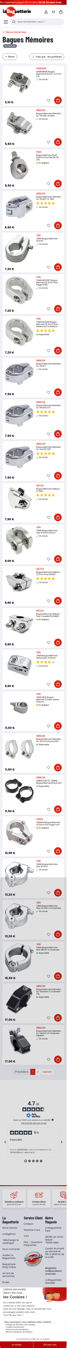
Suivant (47, 1072)
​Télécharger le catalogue (10, 1241)
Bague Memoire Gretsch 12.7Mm (48, 489)
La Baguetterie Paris (53, 1229)
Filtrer (11, 56)
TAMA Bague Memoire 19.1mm (46, 239)
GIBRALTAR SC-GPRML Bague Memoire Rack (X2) (48, 781)
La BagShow (9, 1234)
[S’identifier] (46, 12)
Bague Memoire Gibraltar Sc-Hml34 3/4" (48, 406)
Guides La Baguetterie (9, 1257)
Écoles (5, 1282)
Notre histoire (9, 1227)
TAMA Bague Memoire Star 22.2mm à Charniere (48, 906)
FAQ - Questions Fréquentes (33, 1244)
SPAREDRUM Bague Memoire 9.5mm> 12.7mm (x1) (48, 74)
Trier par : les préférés (49, 56)
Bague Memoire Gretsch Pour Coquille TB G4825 (48, 615)
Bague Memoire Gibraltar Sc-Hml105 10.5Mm (48, 114)
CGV (26, 1236)
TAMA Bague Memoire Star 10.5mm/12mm (46, 531)
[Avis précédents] (5, 1142)
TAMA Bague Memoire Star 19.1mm (46, 865)
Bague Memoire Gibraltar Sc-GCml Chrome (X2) (48, 740)
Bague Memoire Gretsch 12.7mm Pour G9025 (48, 573)
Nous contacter (11, 1249)
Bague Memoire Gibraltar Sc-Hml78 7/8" (48, 448)
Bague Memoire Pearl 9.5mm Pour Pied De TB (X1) (47, 157)
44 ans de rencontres (8, 1275)
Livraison (28, 1223)
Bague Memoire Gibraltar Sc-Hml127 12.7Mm (48, 197)
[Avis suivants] (61, 1142)
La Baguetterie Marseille (53, 1281)
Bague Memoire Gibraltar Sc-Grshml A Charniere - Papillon (48, 1033)
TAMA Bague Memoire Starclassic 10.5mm (46, 656)
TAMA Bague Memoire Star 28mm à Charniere (47, 948)
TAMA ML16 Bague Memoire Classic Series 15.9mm (47, 699)
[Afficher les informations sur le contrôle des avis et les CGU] (52, 1120)
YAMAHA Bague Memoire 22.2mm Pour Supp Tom (48, 823)
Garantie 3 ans (32, 1230)
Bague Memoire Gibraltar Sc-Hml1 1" (48, 364)
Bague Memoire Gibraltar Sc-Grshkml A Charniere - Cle (49, 991)
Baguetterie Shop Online (9, 1266)
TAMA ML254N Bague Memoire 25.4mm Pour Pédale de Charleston (47, 324)
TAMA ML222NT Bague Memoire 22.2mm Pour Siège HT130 (47, 282)
